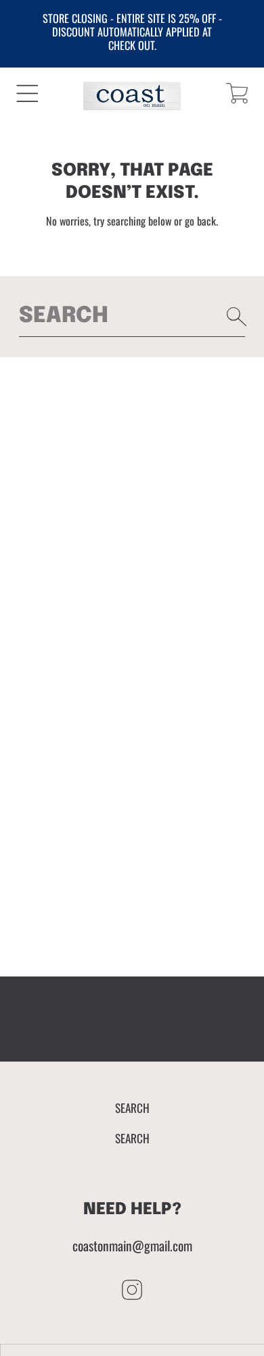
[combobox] (132, 316)
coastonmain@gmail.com (132, 1245)
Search (132, 1107)
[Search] (237, 317)
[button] (27, 93)
